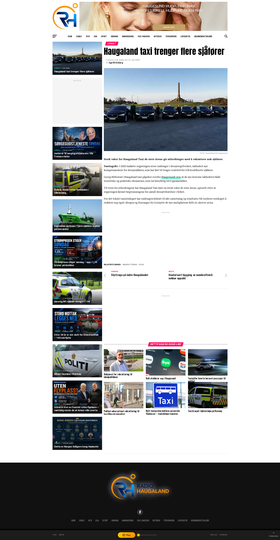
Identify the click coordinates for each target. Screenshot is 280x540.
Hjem (70, 36)
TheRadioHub (273, 536)
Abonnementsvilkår (203, 36)
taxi (142, 265)
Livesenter (185, 36)
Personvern (171, 36)
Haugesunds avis (171, 177)
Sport (104, 36)
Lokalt (79, 36)
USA (95, 36)
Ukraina (114, 36)
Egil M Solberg (116, 63)
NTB (88, 36)
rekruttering (130, 265)
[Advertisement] (77, 102)
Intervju (158, 36)
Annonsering (128, 36)
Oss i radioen (144, 36)
